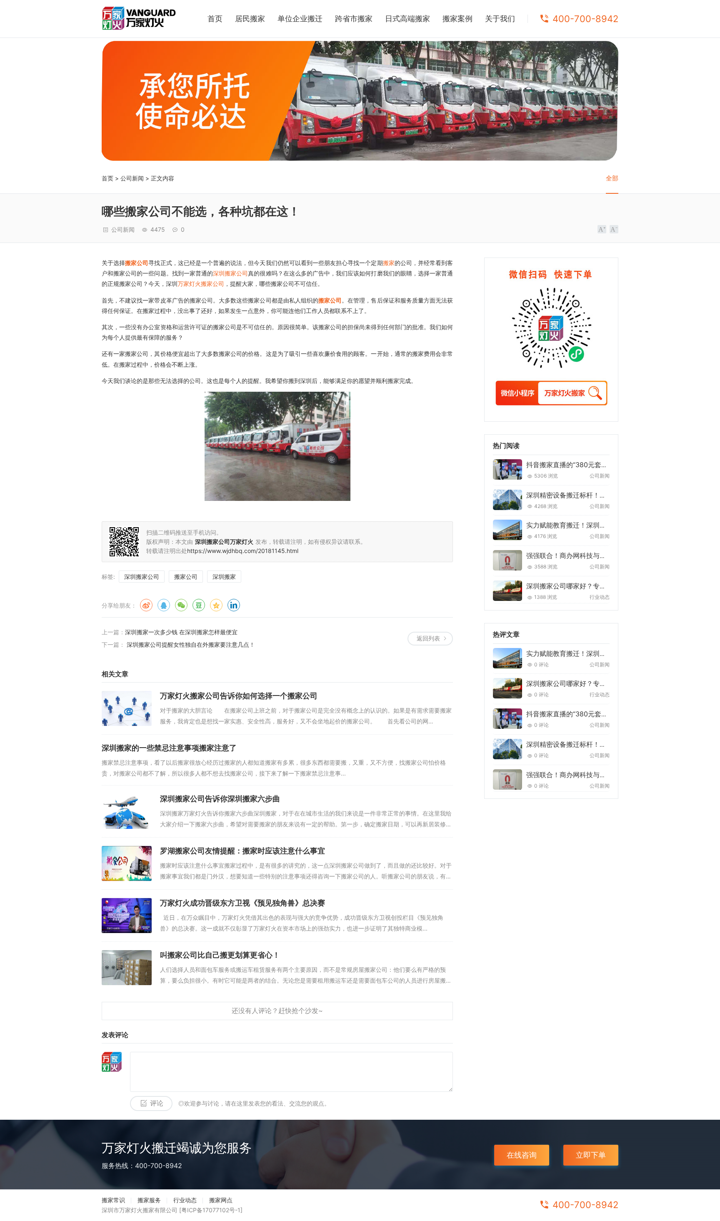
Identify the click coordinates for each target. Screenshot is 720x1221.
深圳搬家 (224, 576)
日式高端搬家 (407, 18)
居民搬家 (250, 18)
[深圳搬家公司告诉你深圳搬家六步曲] (127, 811)
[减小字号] (614, 229)
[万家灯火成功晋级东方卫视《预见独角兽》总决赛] (127, 915)
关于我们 (500, 18)
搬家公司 (136, 262)
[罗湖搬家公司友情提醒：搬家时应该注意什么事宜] (127, 863)
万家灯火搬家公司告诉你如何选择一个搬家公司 (239, 695)
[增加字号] (602, 229)
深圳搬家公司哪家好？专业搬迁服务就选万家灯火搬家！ (609, 586)
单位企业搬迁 (300, 18)
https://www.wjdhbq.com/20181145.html (242, 550)
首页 (215, 18)
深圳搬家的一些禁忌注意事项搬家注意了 (169, 747)
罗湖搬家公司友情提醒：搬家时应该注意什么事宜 (242, 850)
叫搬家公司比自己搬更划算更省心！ (220, 955)
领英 (234, 605)
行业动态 (185, 1199)
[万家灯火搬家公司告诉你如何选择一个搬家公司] (127, 708)
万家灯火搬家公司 (201, 283)
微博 (146, 605)
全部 (612, 178)
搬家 (389, 262)
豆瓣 (198, 605)
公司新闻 (132, 178)
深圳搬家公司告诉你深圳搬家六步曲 (220, 798)
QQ (164, 605)
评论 (156, 1103)
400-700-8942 (585, 18)
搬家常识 (113, 1199)
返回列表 (428, 638)
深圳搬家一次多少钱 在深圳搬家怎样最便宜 (181, 632)
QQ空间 (216, 605)
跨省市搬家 (353, 18)
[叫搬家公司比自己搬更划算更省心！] (127, 967)
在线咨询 (522, 1155)
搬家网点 (220, 1199)
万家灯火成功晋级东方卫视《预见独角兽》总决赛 (242, 902)
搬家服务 (149, 1199)
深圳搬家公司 (230, 273)
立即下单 (591, 1155)
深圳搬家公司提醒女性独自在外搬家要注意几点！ (190, 644)
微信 (181, 605)
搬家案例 (457, 18)
